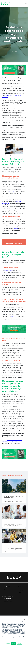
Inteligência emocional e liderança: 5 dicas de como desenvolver (13, 524)
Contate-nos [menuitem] (20, 590)
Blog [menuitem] (20, 592)
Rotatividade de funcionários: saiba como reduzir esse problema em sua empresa (13, 550)
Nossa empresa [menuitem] (7, 590)
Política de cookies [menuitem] (8, 601)
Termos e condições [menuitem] (7, 596)
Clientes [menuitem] (8, 586)
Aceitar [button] (13, 643)
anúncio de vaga (8, 270)
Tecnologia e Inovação (9, 496)
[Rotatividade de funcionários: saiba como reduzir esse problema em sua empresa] (14, 542)
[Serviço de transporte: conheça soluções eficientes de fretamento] (14, 492)
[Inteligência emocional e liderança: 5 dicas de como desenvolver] (14, 518)
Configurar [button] (8, 643)
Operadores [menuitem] (20, 586)
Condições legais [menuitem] (7, 598)
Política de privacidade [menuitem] (8, 600)
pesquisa (15, 228)
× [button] (25, 618)
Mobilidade (11, 497)
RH (14, 19)
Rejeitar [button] (19, 643)
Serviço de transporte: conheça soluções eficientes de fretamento (13, 500)
